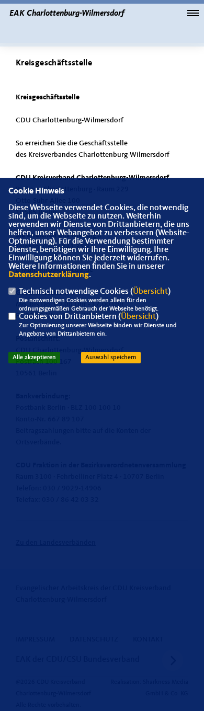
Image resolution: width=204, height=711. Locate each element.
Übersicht (150, 292)
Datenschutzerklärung (48, 275)
